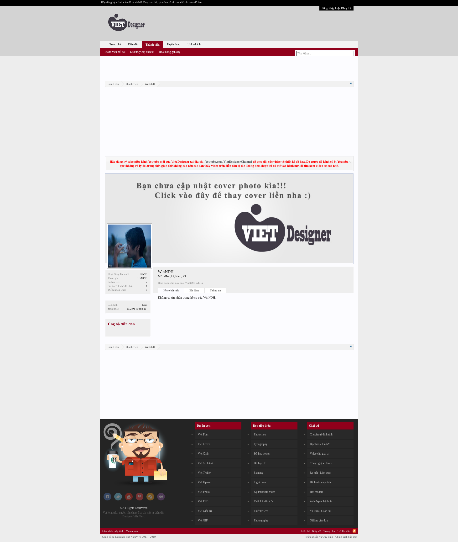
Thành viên (153, 44)
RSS (354, 531)
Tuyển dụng (173, 44)
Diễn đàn (133, 44)
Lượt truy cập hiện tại (142, 52)
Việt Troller (204, 472)
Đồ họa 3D (260, 463)
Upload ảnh (194, 44)
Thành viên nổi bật (114, 52)
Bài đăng (194, 290)
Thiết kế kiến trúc (263, 501)
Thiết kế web (261, 511)
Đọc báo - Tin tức (320, 444)
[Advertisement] (229, 67)
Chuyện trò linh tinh (321, 434)
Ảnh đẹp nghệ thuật (321, 501)
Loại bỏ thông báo (349, 162)
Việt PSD (203, 501)
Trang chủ (115, 44)
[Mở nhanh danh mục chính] (350, 83)
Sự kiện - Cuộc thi (320, 511)
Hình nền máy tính (320, 482)
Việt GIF (203, 520)
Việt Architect (205, 463)
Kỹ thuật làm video (264, 492)
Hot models (316, 492)
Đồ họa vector (262, 453)
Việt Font (203, 434)
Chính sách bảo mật (346, 536)
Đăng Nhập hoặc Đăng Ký (336, 8)
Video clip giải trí (319, 453)
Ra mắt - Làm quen (320, 472)
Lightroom (260, 482)
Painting (258, 472)
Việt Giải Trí (205, 511)
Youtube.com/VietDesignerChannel (228, 161)
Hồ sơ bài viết (171, 290)
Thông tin (215, 290)
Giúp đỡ (316, 531)
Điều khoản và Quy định (319, 536)
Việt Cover (204, 444)
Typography (260, 444)
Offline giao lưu (319, 520)
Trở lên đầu (343, 531)
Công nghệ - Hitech (321, 463)
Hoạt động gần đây (169, 52)
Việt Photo (204, 492)
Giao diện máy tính (113, 531)
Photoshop (260, 434)
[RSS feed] (150, 499)
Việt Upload (204, 482)
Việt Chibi (203, 453)
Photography (261, 520)
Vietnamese (132, 531)
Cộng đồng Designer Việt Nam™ (129, 536)
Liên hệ (305, 531)
